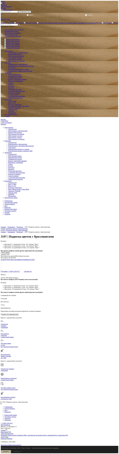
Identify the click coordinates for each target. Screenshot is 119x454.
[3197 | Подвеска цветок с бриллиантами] (14, 228)
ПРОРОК (11, 194)
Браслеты (11, 169)
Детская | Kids (12, 192)
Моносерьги (12, 196)
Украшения (11, 227)
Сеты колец (12, 147)
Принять (6, 451)
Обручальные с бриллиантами (14, 29)
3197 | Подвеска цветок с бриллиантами (15, 402)
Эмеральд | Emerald (14, 191)
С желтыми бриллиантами (16, 177)
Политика (7, 420)
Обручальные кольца (14, 156)
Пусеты (10, 166)
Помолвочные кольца (15, 157)
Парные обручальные (11, 31)
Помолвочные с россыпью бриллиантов (21, 146)
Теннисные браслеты (15, 171)
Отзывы (7, 212)
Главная (3, 227)
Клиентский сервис (10, 209)
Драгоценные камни (10, 202)
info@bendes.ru (5, 19)
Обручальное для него (15, 136)
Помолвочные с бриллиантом (17, 144)
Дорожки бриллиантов (15, 179)
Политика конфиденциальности (11, 445)
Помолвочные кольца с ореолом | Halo (20, 151)
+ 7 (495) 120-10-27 (7, 10)
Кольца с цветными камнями (17, 161)
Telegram (31, 15)
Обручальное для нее (11, 34)
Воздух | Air (12, 186)
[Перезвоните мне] (24, 12)
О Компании (8, 201)
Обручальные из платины (12, 36)
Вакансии (7, 207)
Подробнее (56, 448)
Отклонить (16, 451)
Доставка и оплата (10, 211)
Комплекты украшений (15, 162)
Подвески (11, 167)
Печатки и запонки (14, 174)
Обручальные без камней (12, 33)
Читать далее (5, 252)
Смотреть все (12, 129)
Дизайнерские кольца (15, 159)
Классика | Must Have (15, 187)
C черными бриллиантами (16, 172)
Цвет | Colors (12, 184)
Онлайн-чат (90, 15)
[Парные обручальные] (12, 39)
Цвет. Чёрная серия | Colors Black (18, 189)
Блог (5, 206)
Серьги (10, 164)
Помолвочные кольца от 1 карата (18, 149)
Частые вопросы (9, 204)
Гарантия (7, 214)
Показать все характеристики (9, 314)
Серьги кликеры (13, 176)
